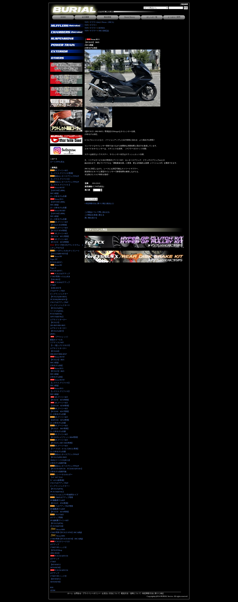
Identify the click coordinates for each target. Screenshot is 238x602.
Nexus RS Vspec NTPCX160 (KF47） (56, 259)
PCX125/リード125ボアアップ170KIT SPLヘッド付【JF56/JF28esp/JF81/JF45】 (60, 547)
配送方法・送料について (131, 593)
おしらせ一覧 (152, 17)
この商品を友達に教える (94, 215)
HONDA (102, 28)
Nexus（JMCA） (108, 22)
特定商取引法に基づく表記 (153, 593)
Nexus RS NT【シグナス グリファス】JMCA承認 (60, 383)
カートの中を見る (57, 162)
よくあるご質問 (174, 17)
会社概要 (85, 17)
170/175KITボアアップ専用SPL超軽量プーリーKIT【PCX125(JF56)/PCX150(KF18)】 (59, 520)
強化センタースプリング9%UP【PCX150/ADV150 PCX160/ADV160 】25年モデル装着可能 (66, 469)
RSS (51, 587)
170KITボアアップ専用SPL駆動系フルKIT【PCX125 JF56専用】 (61, 500)
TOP (86, 22)
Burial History (129, 17)
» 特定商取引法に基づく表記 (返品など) (99, 203)
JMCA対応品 (104, 31)
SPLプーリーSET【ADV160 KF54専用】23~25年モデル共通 (60, 420)
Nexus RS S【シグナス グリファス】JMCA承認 (60, 391)
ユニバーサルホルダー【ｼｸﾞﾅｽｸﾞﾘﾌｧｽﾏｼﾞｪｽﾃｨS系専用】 (61, 477)
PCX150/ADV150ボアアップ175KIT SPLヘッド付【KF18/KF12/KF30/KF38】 (59, 576)
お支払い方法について (111, 593)
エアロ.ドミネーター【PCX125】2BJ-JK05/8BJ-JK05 (58, 322)
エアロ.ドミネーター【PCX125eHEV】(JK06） (58, 331)
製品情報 (107, 17)
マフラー (93, 25)
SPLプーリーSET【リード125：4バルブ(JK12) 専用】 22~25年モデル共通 (64, 449)
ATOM (52, 590)
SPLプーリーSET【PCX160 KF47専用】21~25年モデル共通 (60, 411)
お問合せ (77, 593)
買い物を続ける (91, 218)
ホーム (70, 593)
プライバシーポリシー (92, 593)
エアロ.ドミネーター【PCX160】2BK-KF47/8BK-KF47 (58, 351)
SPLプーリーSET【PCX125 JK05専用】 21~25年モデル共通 (59, 428)
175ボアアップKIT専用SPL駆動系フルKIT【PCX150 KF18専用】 (61, 509)
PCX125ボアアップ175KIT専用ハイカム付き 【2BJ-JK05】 (60, 276)
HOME (63, 17)
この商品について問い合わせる (97, 212)
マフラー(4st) (95, 22)
